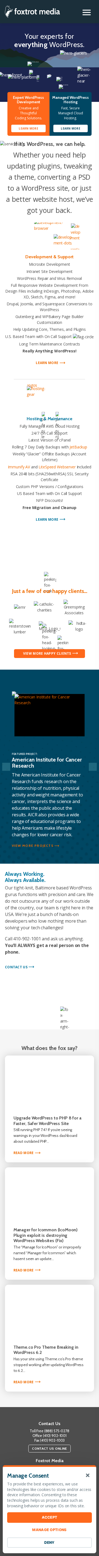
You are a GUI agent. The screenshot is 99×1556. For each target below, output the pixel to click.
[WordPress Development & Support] (49, 236)
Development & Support (49, 256)
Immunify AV (19, 466)
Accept (49, 1517)
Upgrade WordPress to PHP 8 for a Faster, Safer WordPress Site (47, 1120)
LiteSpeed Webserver (56, 466)
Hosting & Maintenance (49, 418)
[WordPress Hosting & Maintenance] (49, 397)
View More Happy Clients (47, 653)
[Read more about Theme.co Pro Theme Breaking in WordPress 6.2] (49, 1311)
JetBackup (78, 447)
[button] (86, 12)
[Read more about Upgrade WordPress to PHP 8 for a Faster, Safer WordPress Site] (49, 1082)
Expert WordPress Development (28, 100)
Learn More (48, 362)
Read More (25, 1152)
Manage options (49, 1529)
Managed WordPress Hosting (70, 100)
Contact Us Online (49, 1448)
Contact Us (16, 967)
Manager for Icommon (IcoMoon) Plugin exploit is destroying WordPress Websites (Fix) (45, 1235)
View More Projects (33, 845)
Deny (49, 1542)
